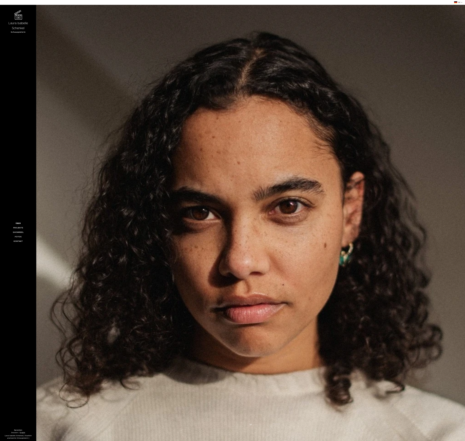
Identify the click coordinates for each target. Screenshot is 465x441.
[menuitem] (18, 223)
